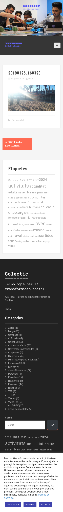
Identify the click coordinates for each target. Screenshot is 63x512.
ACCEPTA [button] (45, 504)
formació (13, 217)
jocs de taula (29, 225)
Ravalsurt (13, 384)
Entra (8, 309)
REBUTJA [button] (30, 504)
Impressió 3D (15, 363)
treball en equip (40, 241)
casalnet (25, 197)
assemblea (25, 192)
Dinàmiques (14, 356)
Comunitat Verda (17, 345)
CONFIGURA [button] (13, 504)
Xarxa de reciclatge (18, 409)
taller (12, 241)
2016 (31, 180)
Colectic (12, 342)
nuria (30, 78)
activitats (18, 186)
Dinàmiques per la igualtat (22, 359)
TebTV (15, 405)
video (11, 245)
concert (13, 202)
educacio (47, 207)
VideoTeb (13, 402)
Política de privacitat (27, 297)
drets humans (30, 207)
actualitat (37, 186)
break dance (44, 193)
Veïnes (12, 398)
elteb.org (16, 212)
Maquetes (28, 230)
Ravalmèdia (14, 380)
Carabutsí (13, 335)
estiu (26, 213)
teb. (28, 241)
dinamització (14, 207)
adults (13, 192)
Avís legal (10, 297)
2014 (18, 179)
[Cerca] (52, 425)
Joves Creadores (17, 370)
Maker (49, 224)
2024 (43, 180)
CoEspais (13, 338)
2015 (25, 179)
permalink (19, 120)
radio (10, 236)
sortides (46, 235)
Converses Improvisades (21, 349)
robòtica (26, 236)
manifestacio (15, 230)
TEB (10, 391)
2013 (11, 179)
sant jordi (34, 236)
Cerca (8, 417)
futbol (22, 217)
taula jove (21, 241)
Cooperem (13, 352)
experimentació (37, 213)
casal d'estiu (14, 197)
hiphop (31, 217)
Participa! (13, 373)
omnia (48, 230)
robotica (12, 388)
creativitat (36, 202)
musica (38, 230)
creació (24, 202)
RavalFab (13, 377)
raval (17, 235)
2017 (36, 180)
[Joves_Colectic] (13, 44)
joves (40, 223)
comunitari (38, 197)
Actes (11, 327)
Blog (35, 192)
